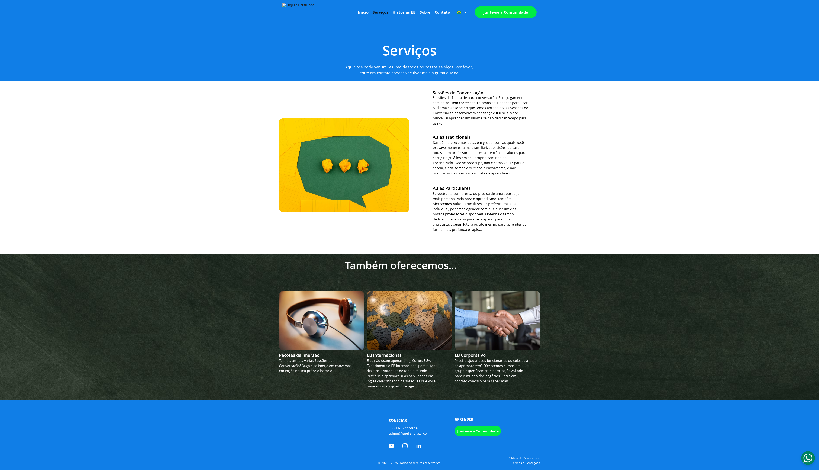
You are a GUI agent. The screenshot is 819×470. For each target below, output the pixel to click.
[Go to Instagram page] (405, 445)
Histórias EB (404, 12)
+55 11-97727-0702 (404, 428)
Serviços (380, 12)
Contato (442, 12)
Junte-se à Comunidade (505, 12)
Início (363, 12)
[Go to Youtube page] (391, 445)
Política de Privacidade (524, 458)
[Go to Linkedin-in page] (418, 445)
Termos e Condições (525, 463)
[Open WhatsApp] (808, 458)
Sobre (425, 12)
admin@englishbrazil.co (408, 433)
